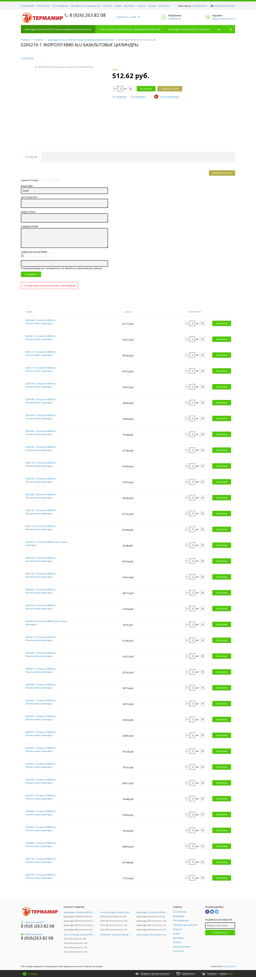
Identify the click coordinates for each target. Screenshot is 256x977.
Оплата (141, 5)
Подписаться (220, 932)
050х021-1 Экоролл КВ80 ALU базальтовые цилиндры (40, 638)
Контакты (164, 5)
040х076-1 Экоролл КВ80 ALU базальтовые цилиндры (40, 781)
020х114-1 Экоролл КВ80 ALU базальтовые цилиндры (40, 528)
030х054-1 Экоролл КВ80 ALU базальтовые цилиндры (40, 765)
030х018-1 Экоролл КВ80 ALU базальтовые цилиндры (40, 385)
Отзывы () (27, 58)
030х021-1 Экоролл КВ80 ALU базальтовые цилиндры (40, 337)
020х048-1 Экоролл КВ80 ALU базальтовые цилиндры (40, 401)
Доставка (129, 5)
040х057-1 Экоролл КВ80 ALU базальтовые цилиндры (40, 733)
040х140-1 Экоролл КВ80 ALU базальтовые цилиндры (40, 512)
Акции (118, 5)
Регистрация (228, 5)
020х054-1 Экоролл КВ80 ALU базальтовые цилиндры (40, 749)
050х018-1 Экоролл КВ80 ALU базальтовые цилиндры (40, 607)
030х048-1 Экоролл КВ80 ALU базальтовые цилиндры (40, 686)
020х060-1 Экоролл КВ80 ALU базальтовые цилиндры (40, 829)
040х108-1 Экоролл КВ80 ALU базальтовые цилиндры (40, 860)
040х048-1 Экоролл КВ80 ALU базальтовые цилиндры (40, 322)
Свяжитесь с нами (126, 16)
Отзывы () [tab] (31, 156)
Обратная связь (33, 934)
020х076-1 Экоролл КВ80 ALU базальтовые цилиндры (40, 480)
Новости (107, 5)
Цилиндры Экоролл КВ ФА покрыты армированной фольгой (58, 29)
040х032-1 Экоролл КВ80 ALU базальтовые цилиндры (40, 591)
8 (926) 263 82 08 (87, 15)
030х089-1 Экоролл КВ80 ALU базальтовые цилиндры (40, 496)
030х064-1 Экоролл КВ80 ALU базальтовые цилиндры (40, 844)
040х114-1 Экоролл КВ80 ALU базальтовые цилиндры (40, 464)
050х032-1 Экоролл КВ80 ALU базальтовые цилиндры (40, 718)
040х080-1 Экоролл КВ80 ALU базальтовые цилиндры (40, 813)
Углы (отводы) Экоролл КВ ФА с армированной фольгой (130, 29)
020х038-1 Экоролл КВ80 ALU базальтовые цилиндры (40, 654)
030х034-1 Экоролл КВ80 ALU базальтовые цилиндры (40, 417)
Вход (216, 5)
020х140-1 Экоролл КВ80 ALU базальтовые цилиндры (40, 575)
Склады (152, 5)
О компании (27, 5)
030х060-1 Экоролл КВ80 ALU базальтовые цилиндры (40, 432)
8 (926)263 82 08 (37, 938)
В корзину (146, 88)
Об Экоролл (43, 5)
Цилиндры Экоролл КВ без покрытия (189, 29)
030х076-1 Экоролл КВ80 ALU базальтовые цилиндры (40, 448)
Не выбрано (198, 5)
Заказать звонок (34, 922)
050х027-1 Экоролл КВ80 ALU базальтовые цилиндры (40, 670)
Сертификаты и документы (85, 5)
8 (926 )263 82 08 (37, 926)
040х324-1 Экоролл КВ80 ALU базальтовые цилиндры (40, 559)
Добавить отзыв (222, 172)
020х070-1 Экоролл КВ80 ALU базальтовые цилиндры (40, 876)
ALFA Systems (228, 966)
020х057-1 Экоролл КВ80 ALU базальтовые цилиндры (40, 797)
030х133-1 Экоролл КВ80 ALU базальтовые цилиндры (40, 353)
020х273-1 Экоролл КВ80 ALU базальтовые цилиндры (40, 369)
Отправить (31, 274)
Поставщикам (60, 5)
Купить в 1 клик (170, 88)
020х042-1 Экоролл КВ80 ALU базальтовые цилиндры (40, 702)
